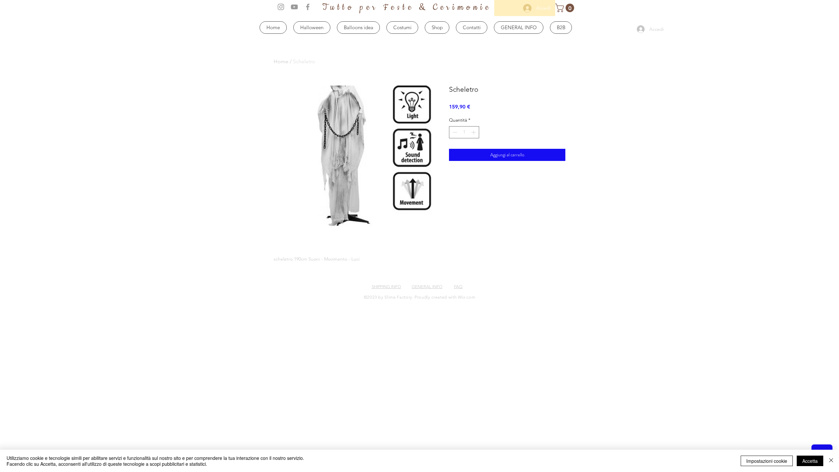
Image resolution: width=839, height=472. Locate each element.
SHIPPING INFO (386, 286)
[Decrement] (454, 132)
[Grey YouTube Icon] (294, 7)
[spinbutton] (464, 132)
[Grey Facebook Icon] (307, 7)
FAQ (458, 286)
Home (281, 61)
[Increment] (474, 132)
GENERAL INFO (427, 286)
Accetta (810, 461)
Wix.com (467, 297)
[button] (565, 8)
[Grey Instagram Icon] (281, 7)
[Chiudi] (831, 461)
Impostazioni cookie (766, 461)
